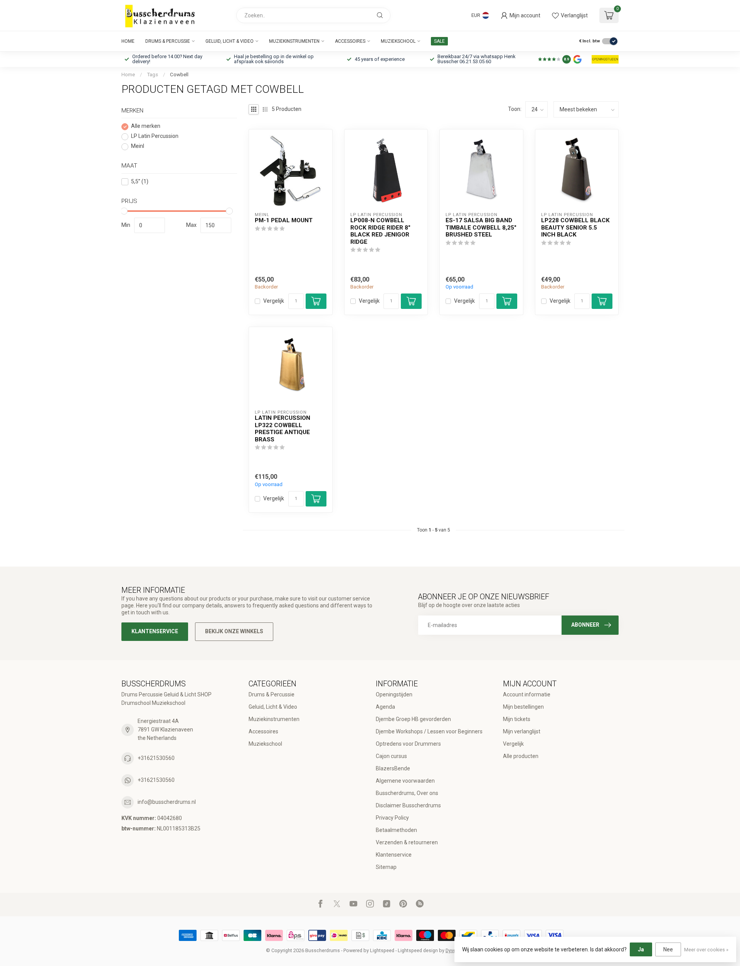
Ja (641, 949)
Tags (152, 74)
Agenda (385, 707)
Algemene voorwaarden (405, 781)
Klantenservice (154, 631)
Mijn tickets (516, 719)
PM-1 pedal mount (284, 220)
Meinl (137, 146)
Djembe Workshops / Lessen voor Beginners (429, 731)
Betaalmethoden (396, 830)
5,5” (139, 181)
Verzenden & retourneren (407, 842)
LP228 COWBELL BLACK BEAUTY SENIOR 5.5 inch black (575, 227)
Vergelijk (273, 301)
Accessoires (350, 41)
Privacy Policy (392, 818)
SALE (439, 41)
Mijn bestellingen (523, 707)
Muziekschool (398, 41)
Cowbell (179, 74)
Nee (668, 949)
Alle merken (145, 126)
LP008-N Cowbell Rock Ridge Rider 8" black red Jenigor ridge (380, 231)
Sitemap (386, 867)
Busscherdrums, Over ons (407, 793)
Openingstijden (394, 694)
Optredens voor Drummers (408, 744)
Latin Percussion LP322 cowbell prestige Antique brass (282, 428)
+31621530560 (156, 758)
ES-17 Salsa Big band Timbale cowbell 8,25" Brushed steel (481, 227)
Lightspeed (382, 950)
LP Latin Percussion (154, 136)
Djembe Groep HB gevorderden (413, 719)
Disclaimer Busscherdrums (408, 805)
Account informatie (526, 694)
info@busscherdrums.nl (167, 802)
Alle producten (520, 756)
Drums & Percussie (167, 41)
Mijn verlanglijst (521, 731)
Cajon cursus (391, 756)
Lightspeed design (418, 950)
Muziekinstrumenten (294, 41)
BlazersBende (393, 768)
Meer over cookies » (706, 950)
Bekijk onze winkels (234, 631)
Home (128, 41)
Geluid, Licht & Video (229, 41)
